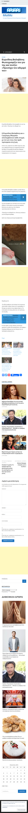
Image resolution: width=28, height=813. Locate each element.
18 (3, 779)
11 (3, 776)
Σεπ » (6, 786)
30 (21, 782)
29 (17, 782)
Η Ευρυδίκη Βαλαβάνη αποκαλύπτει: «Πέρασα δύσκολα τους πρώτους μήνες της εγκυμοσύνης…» (7, 351)
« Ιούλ (3, 786)
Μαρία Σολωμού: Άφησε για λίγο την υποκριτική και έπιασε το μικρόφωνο (12, 452)
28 (14, 782)
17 (24, 776)
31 (24, 782)
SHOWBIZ (3, 57)
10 (24, 773)
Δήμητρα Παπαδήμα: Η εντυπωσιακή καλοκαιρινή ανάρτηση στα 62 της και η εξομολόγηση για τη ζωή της (13, 403)
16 (21, 776)
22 (17, 779)
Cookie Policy (4, 807)
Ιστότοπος (5, 521)
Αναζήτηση (4, 578)
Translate (13, 591)
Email (4, 514)
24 (24, 779)
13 (10, 776)
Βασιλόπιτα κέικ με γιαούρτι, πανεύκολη (12, 760)
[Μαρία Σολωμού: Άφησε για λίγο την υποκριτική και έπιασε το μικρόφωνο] (14, 443)
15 (17, 776)
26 (7, 782)
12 (7, 776)
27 (10, 782)
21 (14, 779)
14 (14, 776)
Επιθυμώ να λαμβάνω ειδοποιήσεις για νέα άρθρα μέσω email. (13, 536)
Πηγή (3, 338)
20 (10, 779)
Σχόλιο (4, 488)
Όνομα (4, 507)
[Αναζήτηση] (24, 581)
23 (21, 779)
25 (3, 782)
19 (7, 779)
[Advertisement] (14, 36)
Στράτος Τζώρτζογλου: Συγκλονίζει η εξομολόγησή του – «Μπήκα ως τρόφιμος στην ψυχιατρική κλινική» (13, 428)
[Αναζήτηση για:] (14, 791)
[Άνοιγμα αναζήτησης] (24, 52)
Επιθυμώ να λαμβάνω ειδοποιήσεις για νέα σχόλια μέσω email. (13, 530)
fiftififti (7, 15)
